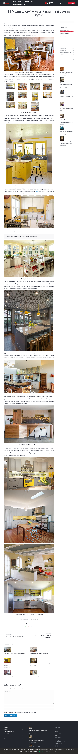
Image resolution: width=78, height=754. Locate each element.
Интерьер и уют (26, 619)
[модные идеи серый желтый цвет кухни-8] (47, 86)
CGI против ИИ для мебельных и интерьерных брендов (66, 73)
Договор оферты (58, 743)
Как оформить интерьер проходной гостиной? (40, 663)
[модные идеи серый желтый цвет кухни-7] (10, 96)
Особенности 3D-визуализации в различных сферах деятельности (66, 132)
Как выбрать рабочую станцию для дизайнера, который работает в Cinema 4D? (67, 96)
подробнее (55, 751)
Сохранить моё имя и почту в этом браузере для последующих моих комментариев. (20, 712)
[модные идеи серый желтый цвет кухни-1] (35, 106)
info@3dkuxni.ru (62, 3)
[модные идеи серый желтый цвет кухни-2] (22, 105)
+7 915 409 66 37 (58, 733)
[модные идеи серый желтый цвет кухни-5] (35, 96)
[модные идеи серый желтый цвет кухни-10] (22, 86)
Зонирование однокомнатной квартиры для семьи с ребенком (15, 664)
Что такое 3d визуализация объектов (40, 744)
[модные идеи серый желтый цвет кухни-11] (10, 86)
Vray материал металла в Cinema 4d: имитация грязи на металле (66, 142)
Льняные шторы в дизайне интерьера (38, 676)
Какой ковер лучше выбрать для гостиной (39, 653)
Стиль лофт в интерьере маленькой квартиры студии (15, 653)
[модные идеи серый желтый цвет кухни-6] (22, 95)
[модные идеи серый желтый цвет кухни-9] (35, 86)
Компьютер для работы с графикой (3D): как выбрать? (38, 731)
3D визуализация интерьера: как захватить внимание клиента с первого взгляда (66, 84)
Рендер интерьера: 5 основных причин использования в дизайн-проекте (66, 109)
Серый (37, 191)
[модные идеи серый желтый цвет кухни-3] (10, 105)
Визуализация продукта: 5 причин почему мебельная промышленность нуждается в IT (66, 121)
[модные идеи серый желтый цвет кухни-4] (47, 95)
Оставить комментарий (33, 619)
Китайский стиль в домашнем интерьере (12, 676)
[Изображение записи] (7, 649)
